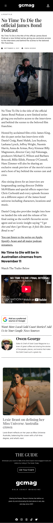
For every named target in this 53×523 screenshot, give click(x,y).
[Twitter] (36, 520)
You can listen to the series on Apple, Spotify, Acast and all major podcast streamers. (22, 241)
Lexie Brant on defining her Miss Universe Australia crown (23, 423)
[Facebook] (17, 520)
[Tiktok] (31, 520)
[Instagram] (21, 520)
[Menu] (5, 5)
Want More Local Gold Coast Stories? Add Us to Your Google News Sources (26, 329)
